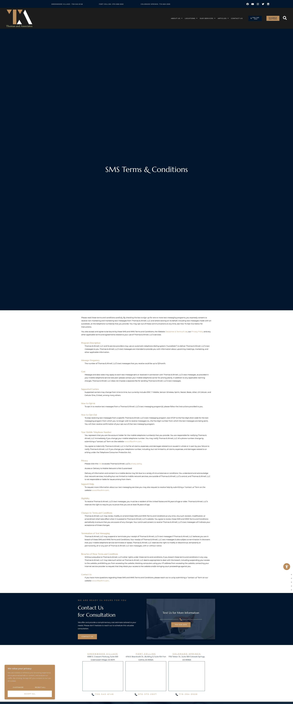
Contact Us (237, 18)
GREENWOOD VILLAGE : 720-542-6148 (67, 4)
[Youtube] (253, 4)
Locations (190, 18)
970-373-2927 (147, 694)
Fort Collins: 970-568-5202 (111, 4)
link (100, 464)
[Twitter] (263, 4)
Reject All (40, 687)
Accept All (29, 694)
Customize (18, 687)
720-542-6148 (104, 694)
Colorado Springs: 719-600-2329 (155, 4)
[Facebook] (247, 4)
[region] (30, 682)
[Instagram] (258, 4)
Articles (222, 18)
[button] (286, 566)
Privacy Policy (197, 331)
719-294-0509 (188, 694)
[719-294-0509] (177, 694)
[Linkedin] (268, 4)
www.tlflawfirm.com (132, 441)
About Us (175, 18)
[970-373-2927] (136, 694)
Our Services (206, 18)
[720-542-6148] (93, 694)
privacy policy (136, 464)
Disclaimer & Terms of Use (176, 331)
